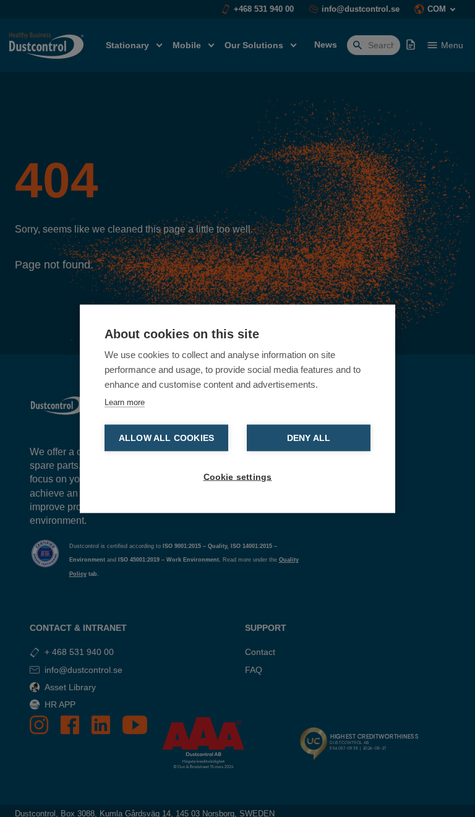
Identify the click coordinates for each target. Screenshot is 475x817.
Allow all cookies (166, 437)
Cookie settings (237, 476)
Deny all (309, 437)
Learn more (125, 401)
